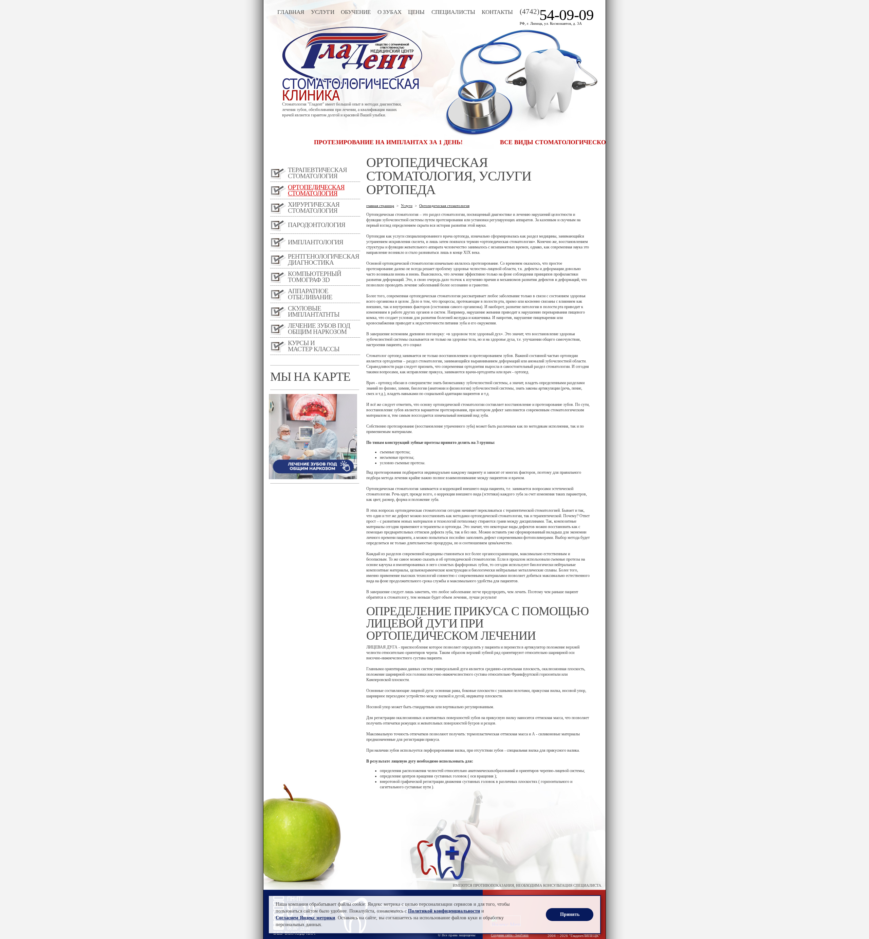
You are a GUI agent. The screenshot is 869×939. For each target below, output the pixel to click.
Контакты (497, 12)
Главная (290, 12)
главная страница (380, 206)
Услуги (322, 12)
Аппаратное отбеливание (310, 294)
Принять (569, 914)
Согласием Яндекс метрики (305, 917)
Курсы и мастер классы (313, 346)
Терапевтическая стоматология (317, 173)
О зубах (389, 12)
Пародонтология (316, 224)
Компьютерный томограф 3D (314, 276)
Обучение (356, 12)
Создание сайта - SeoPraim (510, 935)
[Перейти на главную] (352, 99)
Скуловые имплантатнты (313, 311)
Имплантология (315, 242)
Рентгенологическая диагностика (323, 259)
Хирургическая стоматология (313, 207)
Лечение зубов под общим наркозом (319, 328)
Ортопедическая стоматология (316, 190)
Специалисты (453, 12)
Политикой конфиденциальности (444, 911)
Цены (416, 12)
